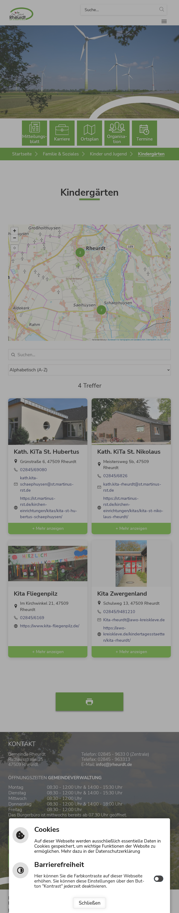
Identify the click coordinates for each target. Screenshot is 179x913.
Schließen (89, 903)
